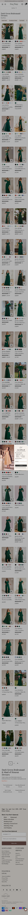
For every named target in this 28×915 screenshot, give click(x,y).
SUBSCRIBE (21, 465)
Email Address (17, 461)
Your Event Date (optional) (18, 458)
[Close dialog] (27, 445)
